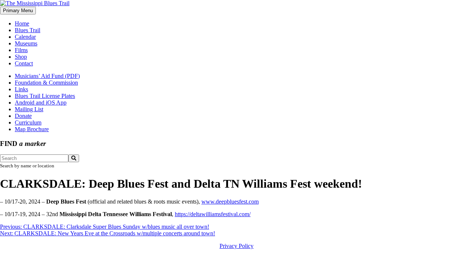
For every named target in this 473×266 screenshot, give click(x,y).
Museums (26, 43)
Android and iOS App (41, 102)
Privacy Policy (236, 246)
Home (22, 23)
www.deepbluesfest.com (230, 201)
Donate (23, 116)
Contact (24, 63)
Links (21, 89)
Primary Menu (18, 10)
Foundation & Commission (46, 82)
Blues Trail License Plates (45, 96)
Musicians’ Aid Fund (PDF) (47, 76)
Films (21, 50)
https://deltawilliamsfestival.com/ (213, 214)
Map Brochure (32, 129)
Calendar (25, 37)
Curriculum (28, 122)
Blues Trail (27, 30)
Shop (21, 57)
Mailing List (29, 109)
